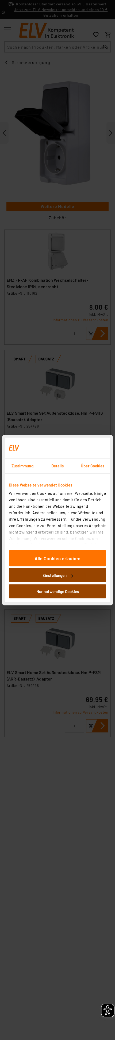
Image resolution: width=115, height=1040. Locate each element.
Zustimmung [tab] (22, 465)
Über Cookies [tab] (92, 465)
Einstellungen (55, 575)
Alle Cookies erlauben (57, 558)
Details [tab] (57, 465)
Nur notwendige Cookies (57, 591)
